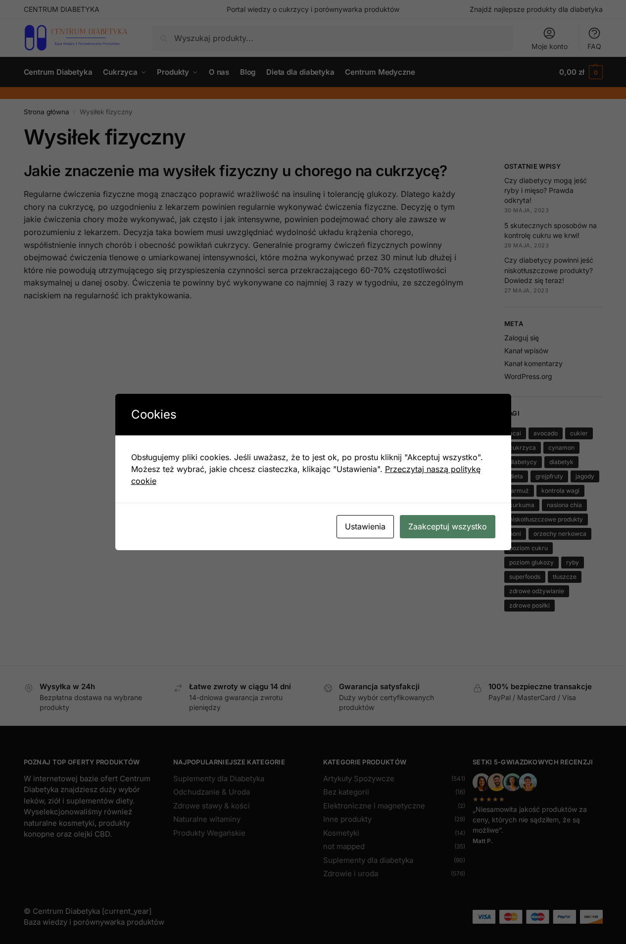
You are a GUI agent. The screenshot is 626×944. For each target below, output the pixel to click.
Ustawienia (365, 526)
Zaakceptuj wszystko (447, 526)
